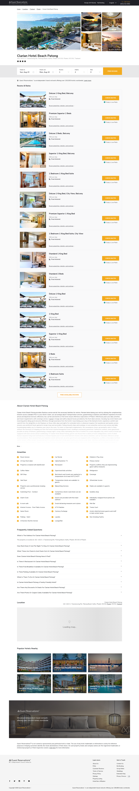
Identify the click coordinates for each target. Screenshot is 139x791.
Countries (25, 9)
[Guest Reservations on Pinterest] (24, 781)
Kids (91, 70)
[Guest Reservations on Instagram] (19, 781)
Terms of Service (98, 771)
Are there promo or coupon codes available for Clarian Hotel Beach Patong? (44, 593)
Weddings (120, 771)
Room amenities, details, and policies (61, 106)
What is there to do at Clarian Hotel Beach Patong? (36, 577)
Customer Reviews (98, 768)
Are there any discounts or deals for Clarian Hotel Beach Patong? (41, 587)
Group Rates (120, 768)
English (111, 3)
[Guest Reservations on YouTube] (28, 781)
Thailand (32, 9)
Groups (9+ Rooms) (90, 3)
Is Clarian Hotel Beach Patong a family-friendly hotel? (36, 582)
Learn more (87, 80)
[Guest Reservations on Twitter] (14, 781)
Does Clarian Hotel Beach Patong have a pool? (33, 556)
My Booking (100, 3)
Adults (77, 70)
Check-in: (22, 70)
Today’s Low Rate (111, 102)
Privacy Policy (97, 774)
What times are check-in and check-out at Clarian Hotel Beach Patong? (43, 551)
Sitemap (95, 776)
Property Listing (97, 779)
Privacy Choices (121, 776)
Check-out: (43, 70)
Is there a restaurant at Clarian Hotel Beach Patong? (36, 562)
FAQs (94, 766)
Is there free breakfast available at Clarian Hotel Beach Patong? (40, 567)
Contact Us (120, 764)
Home (18, 9)
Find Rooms (112, 71)
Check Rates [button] (110, 98)
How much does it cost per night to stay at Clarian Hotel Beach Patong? (43, 546)
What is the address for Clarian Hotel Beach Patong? (36, 536)
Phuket (38, 9)
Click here (52, 748)
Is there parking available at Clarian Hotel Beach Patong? (38, 572)
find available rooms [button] (69, 395)
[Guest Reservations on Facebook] (10, 781)
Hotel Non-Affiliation (99, 781)
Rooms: (61, 70)
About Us (95, 764)
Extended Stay (121, 774)
